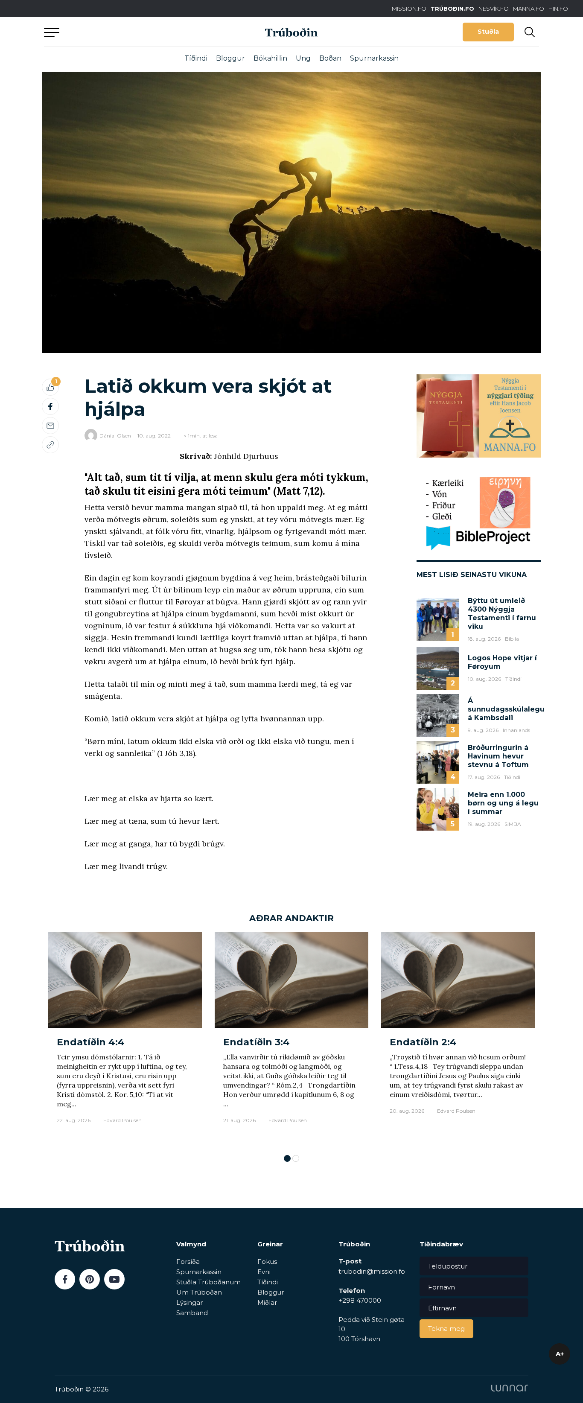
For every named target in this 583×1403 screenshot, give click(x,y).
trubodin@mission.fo (371, 1271)
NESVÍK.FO (493, 8)
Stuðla (488, 31)
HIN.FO (558, 8)
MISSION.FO (409, 8)
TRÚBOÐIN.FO (452, 8)
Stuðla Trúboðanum (208, 1282)
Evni (264, 1272)
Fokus (267, 1261)
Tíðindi (195, 58)
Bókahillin (270, 58)
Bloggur (230, 58)
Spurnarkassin (374, 58)
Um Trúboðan (199, 1292)
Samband (192, 1313)
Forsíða (188, 1261)
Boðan (330, 58)
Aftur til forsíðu (122, 32)
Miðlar (267, 1302)
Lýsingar (189, 1302)
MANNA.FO (528, 8)
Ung (303, 58)
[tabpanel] (125, 1039)
